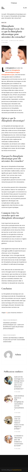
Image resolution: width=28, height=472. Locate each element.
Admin (6, 42)
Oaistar (14, 3)
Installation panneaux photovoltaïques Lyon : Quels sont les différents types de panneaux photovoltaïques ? (13, 326)
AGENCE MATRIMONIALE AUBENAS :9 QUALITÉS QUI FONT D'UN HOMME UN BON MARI (14, 340)
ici (7, 313)
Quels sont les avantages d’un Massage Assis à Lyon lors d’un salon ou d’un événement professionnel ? (19, 383)
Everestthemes (16, 470)
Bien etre (3, 22)
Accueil (3, 14)
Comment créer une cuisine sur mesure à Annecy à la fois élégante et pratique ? (19, 423)
